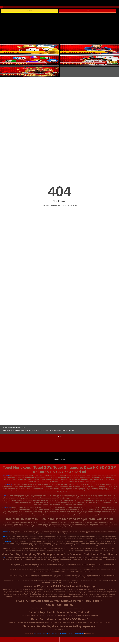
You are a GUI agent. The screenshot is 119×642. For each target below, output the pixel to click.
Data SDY (5, 536)
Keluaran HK (6, 531)
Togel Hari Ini (6, 475)
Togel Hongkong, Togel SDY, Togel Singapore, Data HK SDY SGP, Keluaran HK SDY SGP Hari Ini (59, 633)
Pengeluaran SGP (9, 541)
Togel (4, 557)
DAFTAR (29, 11)
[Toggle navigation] (2, 3)
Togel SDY (6, 495)
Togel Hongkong (8, 484)
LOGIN (87, 11)
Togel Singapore (6, 507)
